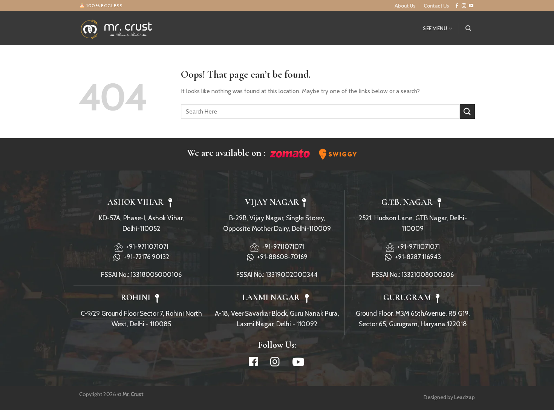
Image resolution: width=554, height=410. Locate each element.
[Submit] (467, 111)
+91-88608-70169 (281, 257)
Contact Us (436, 6)
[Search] (468, 28)
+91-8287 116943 (416, 257)
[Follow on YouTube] (471, 6)
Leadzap (464, 397)
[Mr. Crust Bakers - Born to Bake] (117, 28)
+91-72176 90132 (145, 257)
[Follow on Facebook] (457, 6)
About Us (405, 6)
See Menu (435, 28)
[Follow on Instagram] (464, 6)
